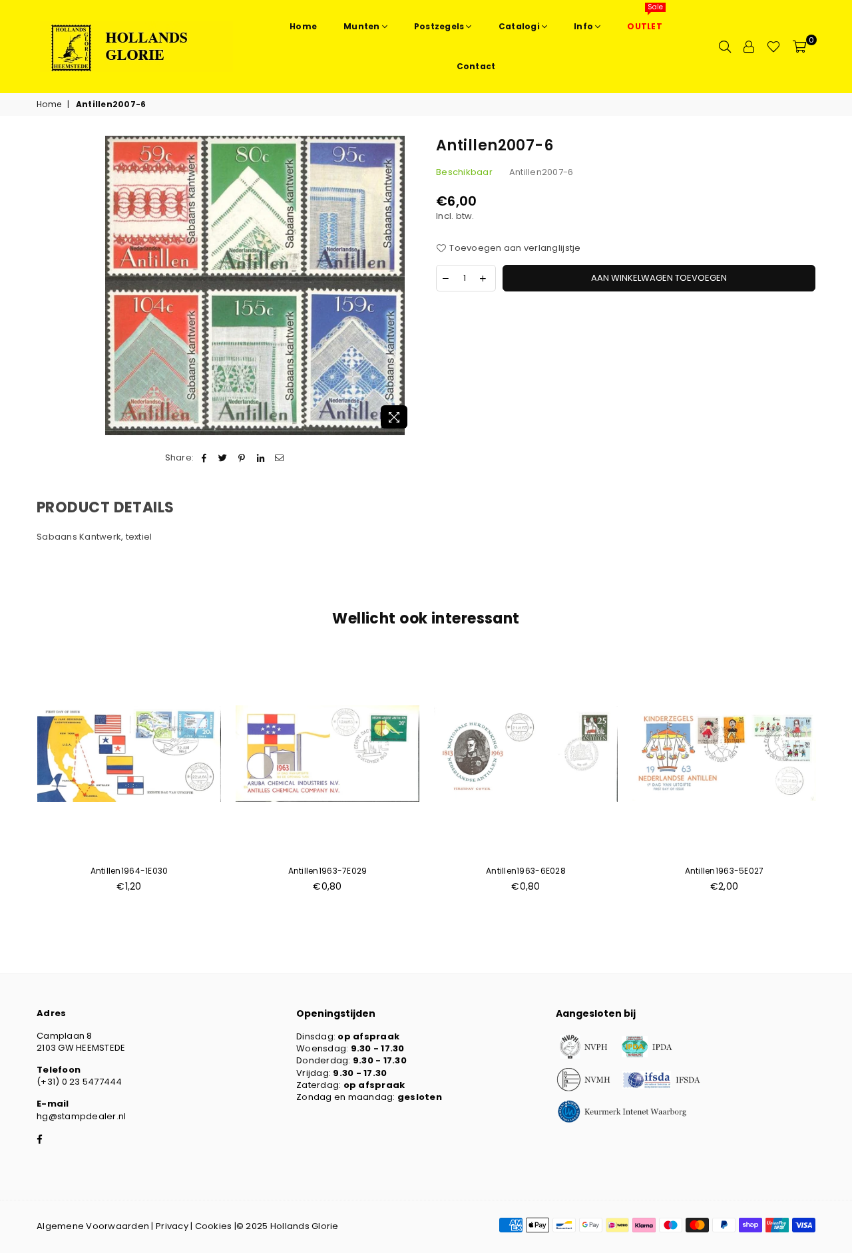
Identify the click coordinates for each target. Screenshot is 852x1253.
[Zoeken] (725, 47)
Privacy (172, 1226)
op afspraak (368, 1036)
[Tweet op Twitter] (223, 458)
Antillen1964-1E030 (129, 870)
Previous (15, 779)
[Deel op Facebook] (204, 458)
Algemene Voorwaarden (93, 1226)
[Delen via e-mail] (279, 458)
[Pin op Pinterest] (242, 458)
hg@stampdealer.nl (81, 1116)
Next (837, 779)
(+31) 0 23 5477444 (79, 1081)
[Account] (749, 47)
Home (49, 104)
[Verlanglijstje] (773, 47)
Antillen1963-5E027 (724, 870)
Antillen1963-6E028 (526, 870)
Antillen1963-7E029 (327, 870)
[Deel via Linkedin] (261, 458)
